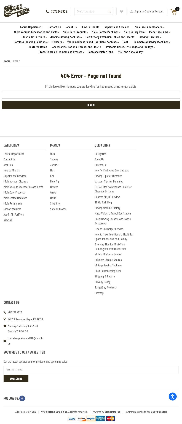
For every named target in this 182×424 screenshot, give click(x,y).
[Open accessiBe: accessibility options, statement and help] (173, 397)
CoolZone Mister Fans (100, 52)
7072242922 (59, 11)
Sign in (138, 11)
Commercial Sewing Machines (150, 42)
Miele (52, 154)
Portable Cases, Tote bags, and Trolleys (129, 47)
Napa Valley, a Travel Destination (113, 213)
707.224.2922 (15, 312)
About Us (71, 27)
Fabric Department (31, 27)
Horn (52, 170)
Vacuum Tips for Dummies (109, 181)
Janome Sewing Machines (65, 37)
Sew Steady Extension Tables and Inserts (110, 37)
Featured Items (38, 47)
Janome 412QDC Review (107, 197)
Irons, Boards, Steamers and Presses (60, 52)
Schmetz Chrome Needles (108, 260)
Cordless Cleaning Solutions (30, 42)
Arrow (53, 192)
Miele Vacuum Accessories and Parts (35, 32)
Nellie (53, 198)
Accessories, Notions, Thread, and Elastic (76, 47)
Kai (52, 176)
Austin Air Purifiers (34, 37)
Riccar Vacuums (158, 32)
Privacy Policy (102, 282)
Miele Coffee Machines (105, 32)
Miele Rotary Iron (134, 32)
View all (8, 220)
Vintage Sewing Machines (108, 265)
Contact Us (54, 27)
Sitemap (99, 293)
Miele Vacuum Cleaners (148, 27)
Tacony (54, 159)
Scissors (57, 42)
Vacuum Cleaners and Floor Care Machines (92, 42)
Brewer (54, 187)
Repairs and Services (117, 27)
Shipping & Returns (105, 276)
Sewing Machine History (107, 208)
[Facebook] (22, 398)
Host (125, 42)
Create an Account (153, 11)
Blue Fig (54, 181)
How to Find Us (90, 27)
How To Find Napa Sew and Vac (112, 170)
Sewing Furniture (150, 37)
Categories (100, 154)
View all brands (58, 209)
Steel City (55, 203)
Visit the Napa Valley (130, 52)
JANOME (54, 165)
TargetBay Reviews (105, 287)
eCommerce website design (139, 411)
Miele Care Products (74, 32)
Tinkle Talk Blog (103, 202)
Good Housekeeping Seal (108, 271)
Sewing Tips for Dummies (108, 176)
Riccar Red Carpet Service (109, 229)
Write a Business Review (108, 254)
